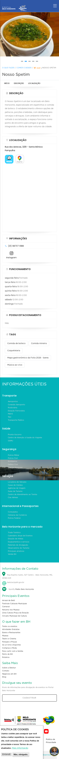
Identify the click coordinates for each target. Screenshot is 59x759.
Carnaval (6, 606)
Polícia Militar (13, 455)
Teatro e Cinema (9, 639)
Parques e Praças (9, 642)
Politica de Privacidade (51, 741)
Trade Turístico (14, 532)
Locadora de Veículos (17, 482)
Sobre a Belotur (9, 668)
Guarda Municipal (15, 467)
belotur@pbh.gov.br (15, 582)
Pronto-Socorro (14, 434)
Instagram (11, 257)
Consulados (13, 512)
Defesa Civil (13, 464)
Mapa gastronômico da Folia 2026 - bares (28, 358)
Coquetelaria (13, 351)
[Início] (14, 5)
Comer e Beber (24, 68)
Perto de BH (7, 654)
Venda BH (12, 554)
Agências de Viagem (16, 488)
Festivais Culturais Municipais (14, 603)
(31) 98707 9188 (16, 246)
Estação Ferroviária (16, 411)
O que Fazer (8, 68)
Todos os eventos (9, 626)
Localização (34, 83)
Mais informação (20, 748)
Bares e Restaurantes (11, 632)
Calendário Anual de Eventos (20, 536)
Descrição (19, 83)
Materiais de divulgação (18, 545)
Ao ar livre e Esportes (11, 645)
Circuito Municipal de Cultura (14, 616)
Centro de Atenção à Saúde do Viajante (25, 437)
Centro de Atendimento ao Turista (22, 494)
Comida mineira (39, 343)
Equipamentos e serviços (18, 542)
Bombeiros (12, 461)
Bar (39, 68)
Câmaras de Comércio (17, 515)
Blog (4, 677)
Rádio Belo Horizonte (24, 589)
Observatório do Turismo (18, 548)
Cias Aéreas (13, 497)
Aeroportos (13, 401)
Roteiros (5, 657)
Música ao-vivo (14, 365)
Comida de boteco (16, 343)
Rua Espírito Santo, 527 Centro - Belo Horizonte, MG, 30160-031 (27, 576)
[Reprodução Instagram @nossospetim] (29, 34)
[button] (22, 61)
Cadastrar (29, 698)
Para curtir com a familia (12, 651)
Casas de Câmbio (15, 485)
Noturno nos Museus (10, 610)
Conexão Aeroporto (16, 404)
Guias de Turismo (15, 491)
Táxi (9, 417)
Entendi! (6, 754)
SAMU (10, 441)
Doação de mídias (15, 539)
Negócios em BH (9, 674)
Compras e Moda (9, 648)
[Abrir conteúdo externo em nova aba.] (9, 156)
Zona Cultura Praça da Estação (15, 613)
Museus (5, 636)
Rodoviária (12, 408)
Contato (5, 671)
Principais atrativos (16, 551)
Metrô (10, 414)
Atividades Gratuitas (10, 629)
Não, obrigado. (21, 754)
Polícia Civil (13, 458)
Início (7, 83)
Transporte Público (16, 420)
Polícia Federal (14, 518)
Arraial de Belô (8, 600)
